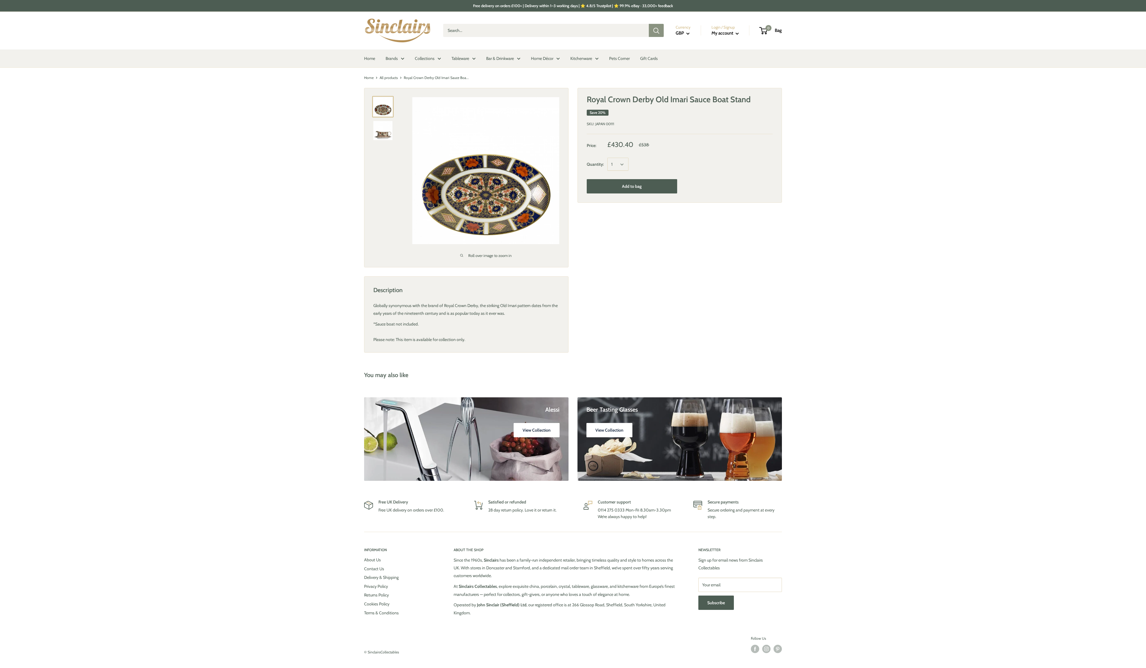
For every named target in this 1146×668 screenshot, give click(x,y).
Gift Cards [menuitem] (649, 58)
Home (369, 77)
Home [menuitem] (369, 58)
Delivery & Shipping (381, 577)
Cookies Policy (376, 604)
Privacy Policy (376, 586)
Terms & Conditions (381, 613)
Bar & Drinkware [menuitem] (500, 58)
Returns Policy (376, 595)
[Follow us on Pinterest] (778, 649)
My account (722, 33)
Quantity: (595, 164)
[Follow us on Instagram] (766, 649)
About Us (372, 559)
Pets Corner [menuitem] (619, 58)
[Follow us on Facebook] (755, 649)
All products (389, 77)
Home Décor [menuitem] (542, 58)
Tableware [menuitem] (460, 58)
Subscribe (716, 602)
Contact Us (374, 568)
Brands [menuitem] (392, 58)
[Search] (656, 30)
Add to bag (632, 186)
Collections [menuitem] (425, 58)
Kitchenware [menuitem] (581, 58)
